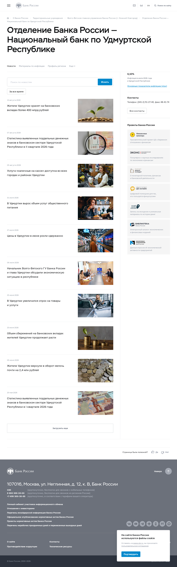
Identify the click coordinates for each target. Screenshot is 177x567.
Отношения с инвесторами (20, 508)
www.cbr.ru (138, 543)
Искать (105, 82)
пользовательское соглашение (135, 546)
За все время (16, 91)
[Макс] (169, 524)
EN (148, 5)
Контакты (54, 541)
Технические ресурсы (61, 546)
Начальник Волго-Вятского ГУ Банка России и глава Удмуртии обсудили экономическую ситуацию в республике (36, 272)
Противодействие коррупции (22, 546)
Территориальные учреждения (48, 18)
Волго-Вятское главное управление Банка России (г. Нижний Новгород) (102, 18)
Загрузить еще (60, 428)
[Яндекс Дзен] (149, 524)
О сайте (11, 541)
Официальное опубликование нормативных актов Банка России (40, 517)
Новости (11, 66)
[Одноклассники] (155, 524)
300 (9, 490)
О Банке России (20, 18)
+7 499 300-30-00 (16, 496)
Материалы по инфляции (32, 66)
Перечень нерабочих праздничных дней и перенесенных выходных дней (44, 525)
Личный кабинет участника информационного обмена (35, 504)
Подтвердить (131, 554)
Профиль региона (57, 66)
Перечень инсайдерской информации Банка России (34, 512)
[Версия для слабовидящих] (141, 5)
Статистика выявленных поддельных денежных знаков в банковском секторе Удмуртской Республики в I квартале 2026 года (37, 402)
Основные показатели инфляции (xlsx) (147, 86)
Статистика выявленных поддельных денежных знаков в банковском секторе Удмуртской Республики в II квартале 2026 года (37, 142)
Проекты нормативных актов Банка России (29, 521)
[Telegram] (142, 524)
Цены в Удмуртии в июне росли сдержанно (35, 235)
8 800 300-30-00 (15, 493)
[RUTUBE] (162, 524)
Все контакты (137, 110)
